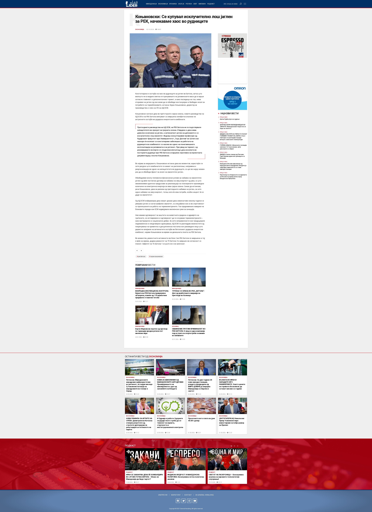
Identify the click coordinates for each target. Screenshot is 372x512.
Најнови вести (229, 113)
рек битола (141, 256)
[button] (121, 466)
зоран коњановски (157, 256)
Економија (163, 4)
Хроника (173, 4)
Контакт (188, 495)
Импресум (162, 495)
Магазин (202, 4)
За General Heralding (204, 495)
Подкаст (211, 4)
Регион (189, 4)
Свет (195, 4)
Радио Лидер (131, 4)
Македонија (151, 4)
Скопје (181, 4)
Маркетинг (176, 495)
